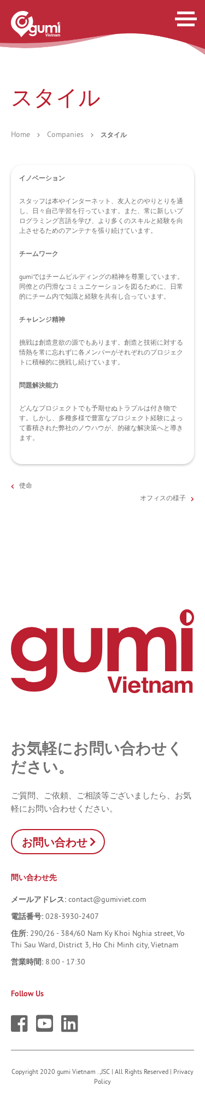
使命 (25, 485)
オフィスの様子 (163, 498)
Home (20, 134)
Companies (65, 134)
